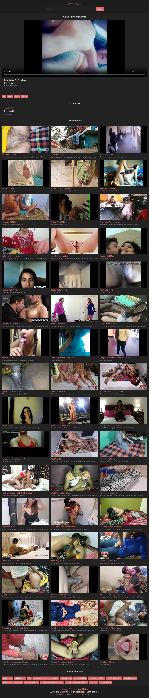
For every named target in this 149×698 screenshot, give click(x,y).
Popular (72, 689)
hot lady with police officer (76, 682)
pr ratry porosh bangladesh (52, 682)
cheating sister (130, 678)
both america (105, 682)
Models (85, 689)
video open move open (12, 682)
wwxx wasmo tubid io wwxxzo (45, 678)
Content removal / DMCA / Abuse (79, 695)
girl (4, 96)
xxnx (74, 4)
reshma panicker (31, 682)
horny (24, 96)
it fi (29, 678)
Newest (64, 689)
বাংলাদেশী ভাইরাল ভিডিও (114, 678)
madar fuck (7, 678)
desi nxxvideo (80, 678)
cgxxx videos (66, 678)
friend (17, 96)
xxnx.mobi (60, 695)
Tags (79, 689)
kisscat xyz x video (96, 678)
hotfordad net (20, 678)
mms (10, 96)
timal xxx (93, 682)
